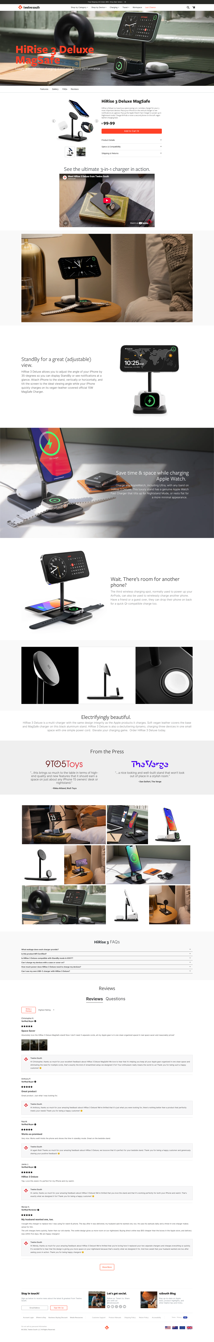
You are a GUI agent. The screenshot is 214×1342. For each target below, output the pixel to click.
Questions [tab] (115, 999)
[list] (75, 121)
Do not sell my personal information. (34, 1326)
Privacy (179, 1317)
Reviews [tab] (94, 999)
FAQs (64, 89)
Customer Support (98, 1317)
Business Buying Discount (58, 1317)
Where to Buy (41, 1317)
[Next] (96, 121)
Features (44, 89)
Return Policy (144, 1317)
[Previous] (53, 121)
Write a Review (31, 1010)
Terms (174, 1317)
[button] (25, 1045)
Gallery (55, 89)
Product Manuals (115, 1317)
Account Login (28, 1317)
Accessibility (156, 1317)
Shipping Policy (130, 1317)
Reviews (75, 89)
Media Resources (76, 1317)
